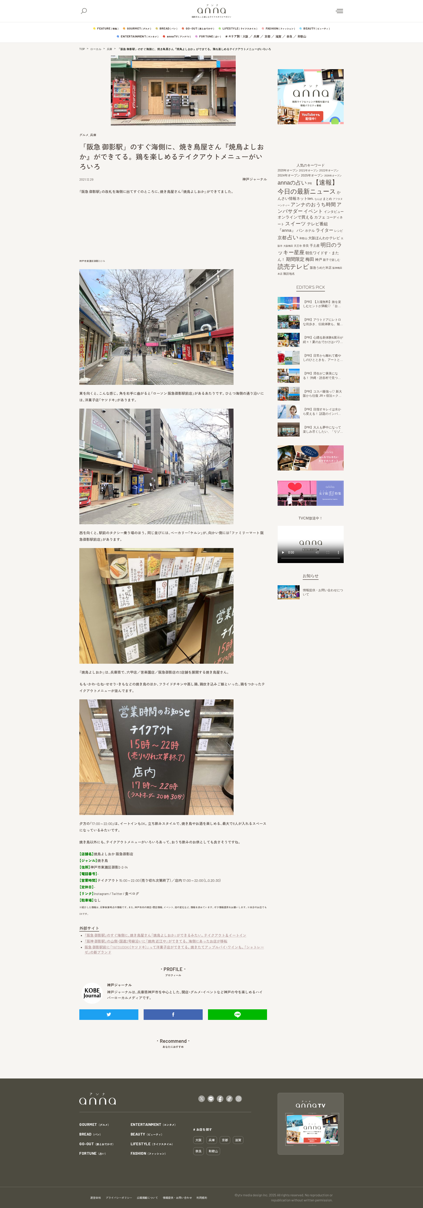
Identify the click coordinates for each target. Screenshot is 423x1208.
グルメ (84, 135)
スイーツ (295, 223)
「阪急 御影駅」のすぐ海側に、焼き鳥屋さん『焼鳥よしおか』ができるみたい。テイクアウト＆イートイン (165, 935)
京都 (267, 36)
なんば (318, 199)
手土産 (315, 245)
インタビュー (334, 211)
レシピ (338, 231)
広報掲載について (147, 1197)
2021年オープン (308, 170)
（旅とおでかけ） (97, 1144)
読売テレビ (293, 266)
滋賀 (278, 36)
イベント (313, 211)
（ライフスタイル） (152, 1144)
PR (310, 183)
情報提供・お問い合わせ (177, 1197)
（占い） (93, 1153)
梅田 (309, 259)
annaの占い (292, 183)
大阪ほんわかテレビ (324, 238)
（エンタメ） (154, 1124)
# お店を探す (202, 1129)
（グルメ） (94, 1124)
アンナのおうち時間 (313, 204)
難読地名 (289, 273)
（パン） (90, 1134)
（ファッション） (149, 1153)
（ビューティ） (147, 1134)
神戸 (318, 259)
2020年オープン (288, 170)
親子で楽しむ (331, 259)
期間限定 (295, 259)
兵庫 (256, 36)
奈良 (289, 36)
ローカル (95, 49)
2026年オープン (333, 175)
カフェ (319, 217)
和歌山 (302, 36)
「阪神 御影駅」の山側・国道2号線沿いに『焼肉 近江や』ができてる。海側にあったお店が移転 (156, 941)
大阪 (245, 36)
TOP (82, 49)
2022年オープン (329, 170)
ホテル (310, 231)
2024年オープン (289, 175)
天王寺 (298, 245)
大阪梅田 (288, 246)
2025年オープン (312, 175)
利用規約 (202, 1197)
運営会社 (95, 1197)
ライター (324, 230)
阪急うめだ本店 (321, 267)
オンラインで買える (295, 217)
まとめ (327, 199)
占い (293, 237)
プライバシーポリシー (119, 1197)
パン (300, 231)
